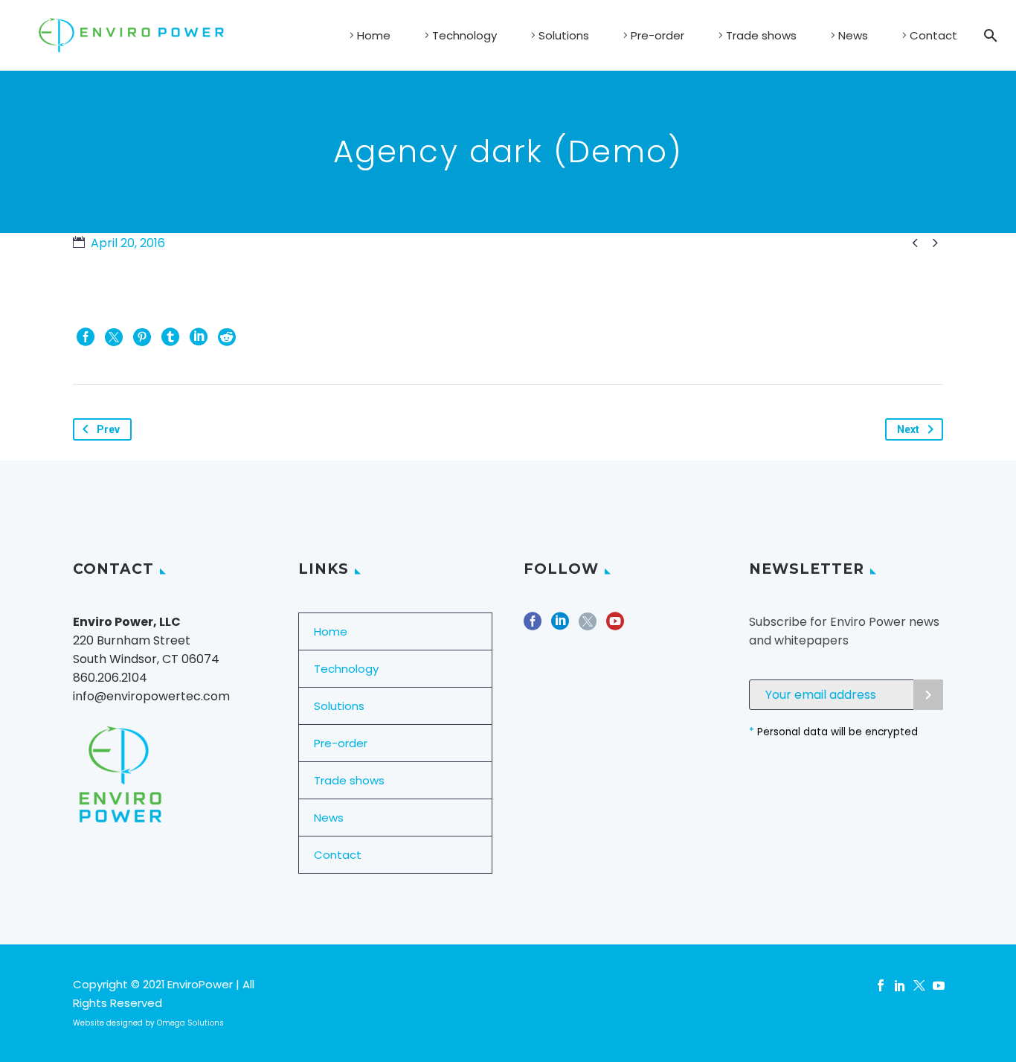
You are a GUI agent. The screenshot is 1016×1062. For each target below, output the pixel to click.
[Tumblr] (170, 337)
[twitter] (588, 626)
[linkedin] (560, 626)
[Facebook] (85, 337)
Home (373, 35)
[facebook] (532, 626)
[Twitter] (114, 337)
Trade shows (761, 35)
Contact (933, 35)
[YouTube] (939, 985)
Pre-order (657, 35)
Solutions (563, 35)
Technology (464, 35)
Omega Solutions (190, 1023)
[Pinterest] (142, 337)
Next (908, 429)
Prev (108, 429)
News (853, 35)
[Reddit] (227, 337)
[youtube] (615, 626)
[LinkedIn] (199, 337)
